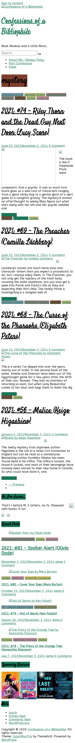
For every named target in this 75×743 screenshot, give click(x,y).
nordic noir (20, 218)
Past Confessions (20, 63)
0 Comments (63, 656)
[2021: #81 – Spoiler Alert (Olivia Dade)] (30, 533)
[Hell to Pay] (10, 697)
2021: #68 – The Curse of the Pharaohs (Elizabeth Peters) (34, 326)
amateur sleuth (12, 94)
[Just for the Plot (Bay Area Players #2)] (28, 698)
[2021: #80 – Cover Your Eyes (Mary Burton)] (33, 571)
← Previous (16, 484)
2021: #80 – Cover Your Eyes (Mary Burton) (31, 584)
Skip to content (12, 3)
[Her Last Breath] (46, 697)
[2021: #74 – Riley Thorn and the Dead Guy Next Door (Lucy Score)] (28, 184)
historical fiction (45, 607)
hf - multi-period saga (17, 607)
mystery (20, 98)
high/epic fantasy (25, 639)
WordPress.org (19, 723)
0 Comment (57, 146)
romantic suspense (38, 578)
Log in (13, 712)
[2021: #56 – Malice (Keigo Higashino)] (20, 438)
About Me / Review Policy (26, 60)
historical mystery (36, 302)
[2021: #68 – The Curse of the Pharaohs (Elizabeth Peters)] (35, 356)
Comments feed (20, 719)
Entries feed (17, 716)
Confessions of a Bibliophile (23, 26)
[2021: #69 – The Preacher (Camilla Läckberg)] (27, 258)
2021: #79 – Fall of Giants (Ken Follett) (29, 613)
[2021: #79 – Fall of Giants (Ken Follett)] (30, 600)
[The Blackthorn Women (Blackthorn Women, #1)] (64, 698)
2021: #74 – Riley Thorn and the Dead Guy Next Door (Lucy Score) (33, 122)
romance (43, 98)
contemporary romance (18, 539)
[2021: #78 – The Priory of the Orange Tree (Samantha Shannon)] (37, 633)
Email (12, 67)
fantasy (6, 639)
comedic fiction (34, 94)
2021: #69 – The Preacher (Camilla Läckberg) (35, 236)
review (31, 98)
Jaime (59, 561)
